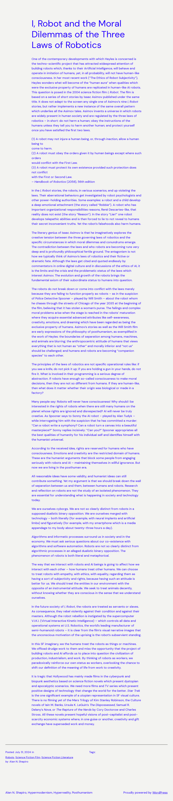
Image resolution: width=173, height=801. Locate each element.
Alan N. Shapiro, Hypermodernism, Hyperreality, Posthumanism (48, 792)
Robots (9, 757)
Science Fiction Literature (57, 757)
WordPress (160, 792)
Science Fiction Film (27, 757)
